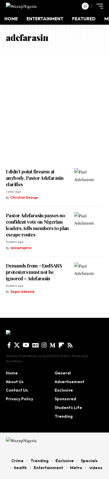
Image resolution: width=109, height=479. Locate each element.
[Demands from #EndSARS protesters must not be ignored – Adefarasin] (88, 274)
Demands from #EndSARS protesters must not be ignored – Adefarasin (34, 271)
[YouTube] (26, 345)
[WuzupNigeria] (21, 6)
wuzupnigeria (20, 248)
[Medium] (52, 345)
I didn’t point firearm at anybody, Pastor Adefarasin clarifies (34, 177)
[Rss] (70, 345)
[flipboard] (61, 345)
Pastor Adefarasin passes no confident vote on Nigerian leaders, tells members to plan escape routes (37, 225)
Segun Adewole (22, 292)
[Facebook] (9, 345)
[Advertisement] (54, 107)
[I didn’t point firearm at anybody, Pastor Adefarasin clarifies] (88, 179)
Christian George (24, 197)
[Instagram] (44, 345)
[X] (16, 345)
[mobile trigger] (98, 6)
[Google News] (35, 345)
